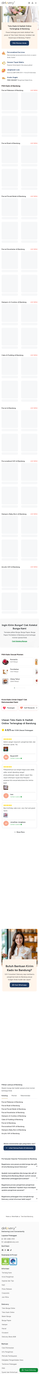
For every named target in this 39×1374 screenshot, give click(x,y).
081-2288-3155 (9, 1239)
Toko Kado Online (8, 1312)
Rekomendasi (25, 1096)
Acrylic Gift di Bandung (11, 567)
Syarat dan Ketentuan (10, 1372)
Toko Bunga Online (8, 1308)
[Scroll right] (36, 708)
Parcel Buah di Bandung (11, 143)
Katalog (5, 1096)
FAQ (3, 1368)
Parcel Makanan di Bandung (12, 90)
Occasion (5, 1333)
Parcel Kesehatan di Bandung (13, 249)
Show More (21, 832)
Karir (3, 1285)
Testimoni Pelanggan (9, 1364)
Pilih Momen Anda (19, 43)
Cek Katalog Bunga (19, 641)
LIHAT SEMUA (33, 90)
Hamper (4, 1324)
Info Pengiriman (7, 1352)
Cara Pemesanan (8, 1348)
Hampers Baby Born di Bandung (14, 514)
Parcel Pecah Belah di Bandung (14, 196)
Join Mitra (5, 1297)
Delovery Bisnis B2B (9, 1337)
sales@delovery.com (11, 1242)
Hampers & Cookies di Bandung (14, 302)
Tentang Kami (7, 1273)
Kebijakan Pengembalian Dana (12, 1360)
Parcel (4, 1329)
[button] (14, 688)
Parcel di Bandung (9, 408)
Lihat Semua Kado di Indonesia (20, 1148)
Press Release (7, 1289)
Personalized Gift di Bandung (13, 461)
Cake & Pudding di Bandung (12, 355)
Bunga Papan (6, 1320)
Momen (14, 1096)
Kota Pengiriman (8, 1277)
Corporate (5, 1293)
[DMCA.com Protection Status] (5, 1261)
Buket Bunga (6, 1316)
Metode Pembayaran (9, 1356)
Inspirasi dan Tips (8, 1281)
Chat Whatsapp (20, 985)
